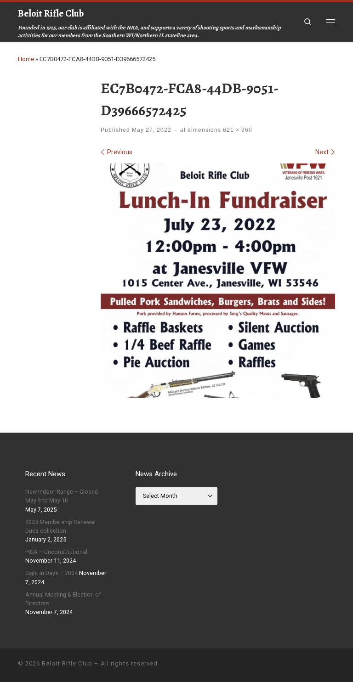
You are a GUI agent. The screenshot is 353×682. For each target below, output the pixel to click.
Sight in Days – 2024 (51, 572)
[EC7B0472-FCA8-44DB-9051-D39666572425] (218, 280)
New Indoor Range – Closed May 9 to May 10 (61, 496)
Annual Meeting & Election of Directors (63, 599)
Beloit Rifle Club (67, 663)
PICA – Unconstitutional (56, 551)
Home (26, 59)
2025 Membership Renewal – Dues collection (63, 526)
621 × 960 (236, 130)
